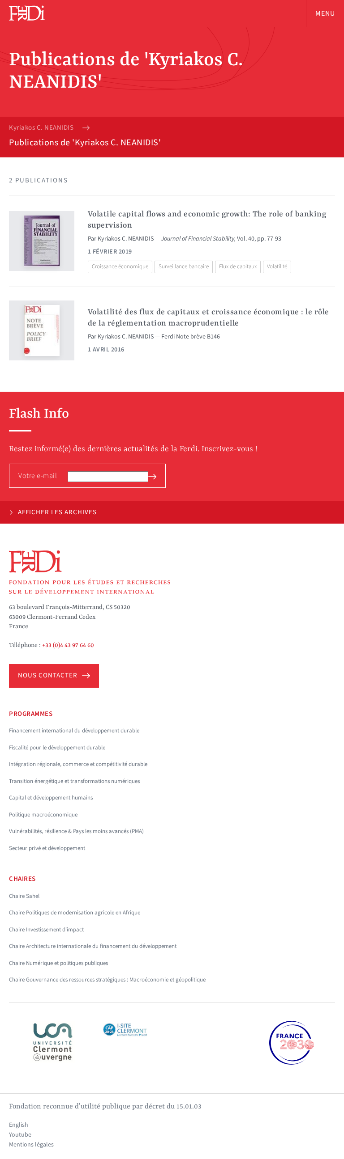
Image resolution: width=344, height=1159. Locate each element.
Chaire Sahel (24, 896)
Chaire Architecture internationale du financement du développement (92, 946)
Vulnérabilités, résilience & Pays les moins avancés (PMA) (76, 831)
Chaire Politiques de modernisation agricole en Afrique (74, 913)
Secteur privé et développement (47, 848)
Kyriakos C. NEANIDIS (41, 127)
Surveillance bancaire (184, 266)
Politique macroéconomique (43, 815)
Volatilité (277, 266)
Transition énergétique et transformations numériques (74, 781)
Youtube (20, 1134)
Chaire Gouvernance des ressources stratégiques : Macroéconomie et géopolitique (107, 980)
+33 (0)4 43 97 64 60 (68, 645)
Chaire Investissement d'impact (46, 930)
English (18, 1125)
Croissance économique (120, 266)
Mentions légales (31, 1144)
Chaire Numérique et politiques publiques (58, 963)
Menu (325, 13)
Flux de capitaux (238, 266)
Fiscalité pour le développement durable (57, 748)
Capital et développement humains (51, 798)
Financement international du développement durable (74, 731)
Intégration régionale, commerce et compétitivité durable (78, 764)
